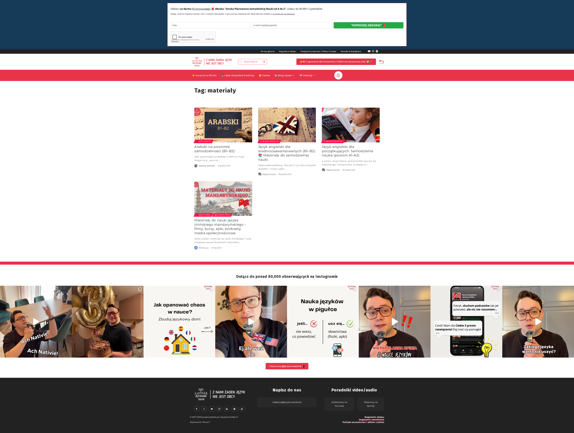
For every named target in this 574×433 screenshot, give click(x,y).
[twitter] (204, 409)
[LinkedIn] (227, 409)
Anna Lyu (204, 248)
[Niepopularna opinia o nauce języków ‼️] (394, 322)
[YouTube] (369, 51)
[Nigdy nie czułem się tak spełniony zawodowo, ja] (108, 322)
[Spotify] (377, 51)
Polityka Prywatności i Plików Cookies (318, 51)
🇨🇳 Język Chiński (203, 215)
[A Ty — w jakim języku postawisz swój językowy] (179, 322)
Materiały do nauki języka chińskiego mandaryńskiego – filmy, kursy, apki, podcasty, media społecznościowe (220, 226)
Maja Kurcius (269, 174)
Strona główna (268, 51)
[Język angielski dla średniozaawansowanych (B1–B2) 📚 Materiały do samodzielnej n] (287, 125)
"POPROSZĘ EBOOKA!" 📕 (368, 25)
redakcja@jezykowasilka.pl (287, 402)
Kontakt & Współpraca (351, 51)
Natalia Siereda (207, 165)
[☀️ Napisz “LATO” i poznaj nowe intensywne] (36, 322)
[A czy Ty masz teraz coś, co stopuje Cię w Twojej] (323, 322)
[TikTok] (242, 409)
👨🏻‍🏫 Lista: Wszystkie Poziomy (237, 75)
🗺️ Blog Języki (283, 75)
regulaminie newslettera (283, 14)
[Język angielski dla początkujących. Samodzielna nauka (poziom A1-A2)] (351, 125)
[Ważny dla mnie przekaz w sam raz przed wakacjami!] (251, 322)
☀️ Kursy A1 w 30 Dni (204, 75)
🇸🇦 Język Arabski (203, 141)
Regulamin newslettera (371, 419)
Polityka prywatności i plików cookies (363, 422)
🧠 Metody (306, 75)
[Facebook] (197, 409)
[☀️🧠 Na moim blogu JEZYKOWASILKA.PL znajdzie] (466, 322)
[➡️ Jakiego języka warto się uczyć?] (538, 322)
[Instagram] (373, 51)
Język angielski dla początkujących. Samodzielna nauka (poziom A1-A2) (347, 151)
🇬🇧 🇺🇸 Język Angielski (269, 141)
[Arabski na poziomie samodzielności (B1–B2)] (223, 125)
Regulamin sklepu (287, 51)
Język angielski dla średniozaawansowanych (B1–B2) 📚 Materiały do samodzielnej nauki (286, 153)
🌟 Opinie (264, 75)
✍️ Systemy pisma (222, 215)
